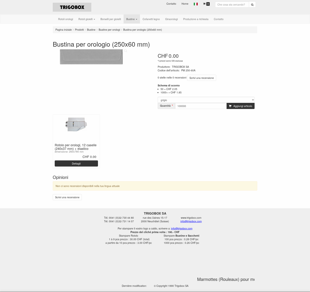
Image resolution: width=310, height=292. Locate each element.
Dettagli (76, 163)
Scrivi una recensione (201, 78)
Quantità (165, 105)
